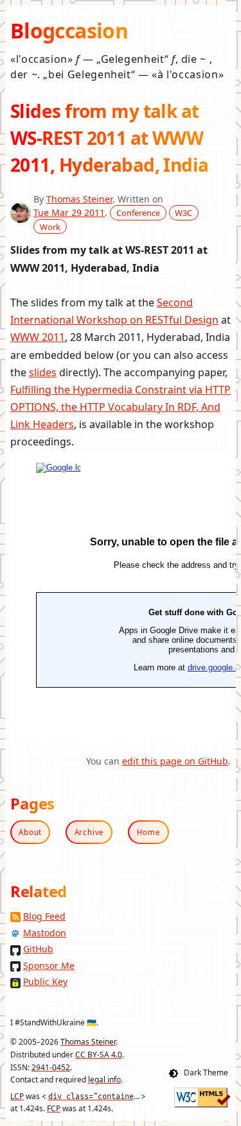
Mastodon (44, 933)
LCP (17, 1096)
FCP (53, 1108)
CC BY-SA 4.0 (98, 1054)
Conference (138, 213)
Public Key (45, 981)
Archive (90, 832)
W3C (183, 213)
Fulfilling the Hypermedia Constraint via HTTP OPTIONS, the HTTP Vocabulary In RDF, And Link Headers (120, 407)
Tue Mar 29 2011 (69, 212)
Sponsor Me (49, 965)
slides (43, 372)
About (30, 832)
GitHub (38, 949)
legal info (104, 1079)
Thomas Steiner (79, 199)
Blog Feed (44, 916)
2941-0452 (50, 1067)
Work (50, 226)
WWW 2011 (37, 337)
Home (149, 832)
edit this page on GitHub (175, 761)
